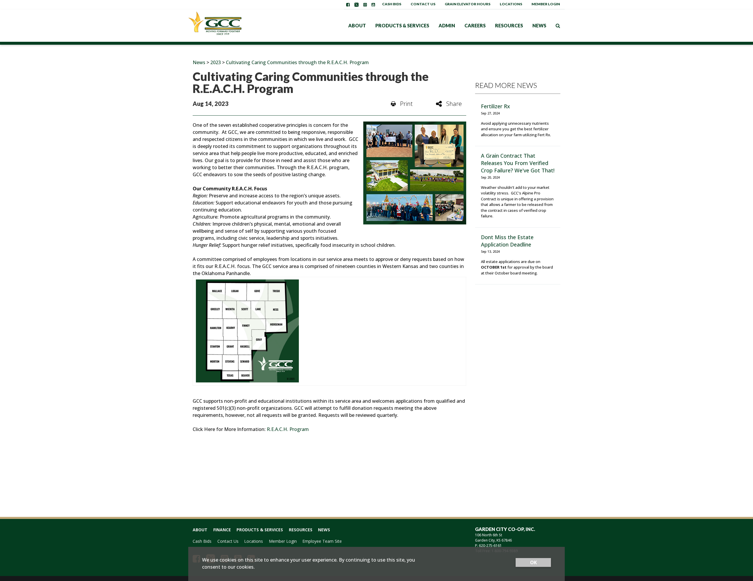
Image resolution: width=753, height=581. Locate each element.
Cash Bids (391, 4)
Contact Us (423, 4)
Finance (222, 529)
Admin (447, 25)
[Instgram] (365, 4)
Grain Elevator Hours (467, 4)
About (357, 25)
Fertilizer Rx (495, 106)
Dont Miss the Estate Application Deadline (507, 241)
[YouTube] (373, 4)
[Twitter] (356, 4)
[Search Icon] (558, 25)
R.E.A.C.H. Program (288, 429)
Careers (475, 25)
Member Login (546, 4)
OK (533, 562)
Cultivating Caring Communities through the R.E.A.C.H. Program (297, 62)
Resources (509, 25)
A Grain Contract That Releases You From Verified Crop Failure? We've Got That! (517, 163)
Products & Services (402, 25)
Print (406, 104)
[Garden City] (225, 25)
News (539, 25)
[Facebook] (348, 4)
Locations (511, 4)
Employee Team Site (322, 541)
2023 (215, 62)
